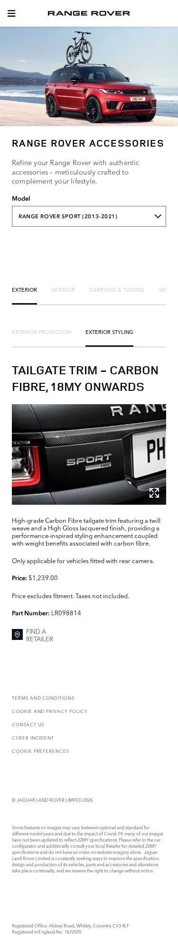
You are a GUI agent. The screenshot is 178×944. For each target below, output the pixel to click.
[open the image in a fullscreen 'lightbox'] (89, 454)
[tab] (24, 289)
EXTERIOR (24, 289)
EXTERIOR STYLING (109, 331)
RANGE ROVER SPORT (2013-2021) (68, 216)
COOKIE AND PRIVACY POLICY (50, 711)
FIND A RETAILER (39, 635)
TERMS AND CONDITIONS (43, 697)
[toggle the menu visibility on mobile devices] (11, 13)
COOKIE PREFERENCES (40, 751)
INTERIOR (63, 289)
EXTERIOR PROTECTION (41, 331)
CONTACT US (28, 724)
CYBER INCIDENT (33, 737)
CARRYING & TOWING (117, 289)
